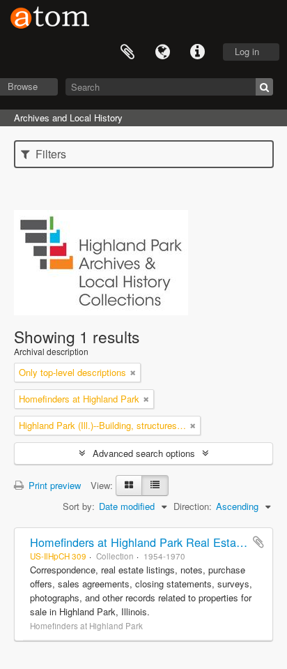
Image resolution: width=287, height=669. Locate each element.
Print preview (53, 485)
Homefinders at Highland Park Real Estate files (150, 542)
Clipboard (127, 52)
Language (162, 52)
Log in (247, 51)
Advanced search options (144, 453)
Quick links (197, 52)
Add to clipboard (258, 542)
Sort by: (79, 506)
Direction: (192, 506)
